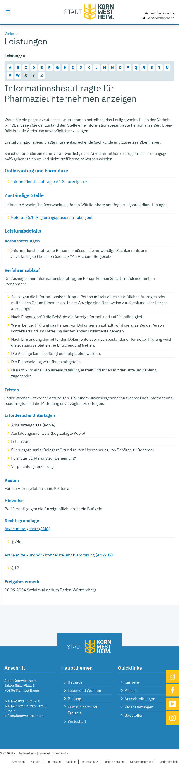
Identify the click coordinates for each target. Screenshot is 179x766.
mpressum (53, 762)
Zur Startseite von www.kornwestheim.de (89, 12)
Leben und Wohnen (84, 690)
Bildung (74, 698)
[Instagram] (172, 718)
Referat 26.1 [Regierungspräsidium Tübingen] (51, 217)
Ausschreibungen (139, 698)
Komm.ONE (62, 753)
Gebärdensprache (160, 18)
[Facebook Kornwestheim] (172, 690)
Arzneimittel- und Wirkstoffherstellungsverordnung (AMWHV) (59, 554)
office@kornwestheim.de (23, 715)
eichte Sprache (114, 762)
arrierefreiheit (168, 762)
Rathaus (75, 682)
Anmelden (18, 762)
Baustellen (133, 715)
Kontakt (36, 762)
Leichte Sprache (162, 13)
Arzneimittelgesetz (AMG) (27, 528)
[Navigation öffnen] (7, 11)
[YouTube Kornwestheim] (172, 704)
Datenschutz (90, 762)
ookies (71, 762)
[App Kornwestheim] (172, 676)
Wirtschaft (77, 721)
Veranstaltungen (138, 707)
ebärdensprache (141, 762)
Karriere (131, 682)
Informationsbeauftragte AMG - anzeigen (47, 181)
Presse (130, 690)
